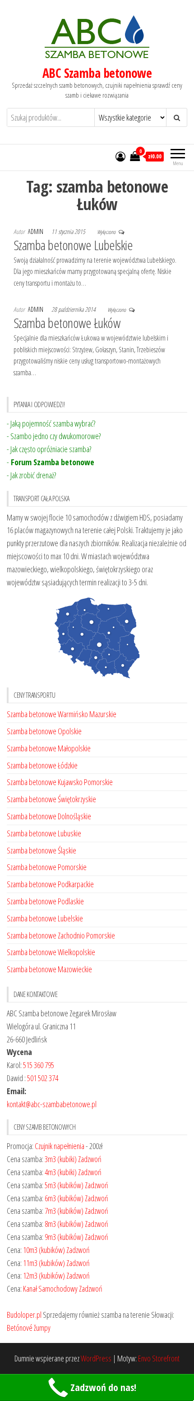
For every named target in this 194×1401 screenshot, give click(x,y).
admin (36, 231)
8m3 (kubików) (64, 1223)
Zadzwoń (90, 1159)
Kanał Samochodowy (50, 1288)
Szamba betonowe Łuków (67, 323)
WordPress (96, 1358)
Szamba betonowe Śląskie (41, 850)
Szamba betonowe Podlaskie (45, 901)
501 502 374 (42, 1078)
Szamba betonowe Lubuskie (44, 833)
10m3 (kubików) (44, 1249)
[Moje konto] (120, 156)
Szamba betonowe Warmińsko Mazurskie (61, 714)
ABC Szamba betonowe (97, 72)
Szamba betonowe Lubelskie (73, 245)
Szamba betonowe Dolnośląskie (49, 816)
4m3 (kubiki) (61, 1172)
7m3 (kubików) (64, 1210)
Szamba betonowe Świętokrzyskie (51, 799)
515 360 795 (38, 1065)
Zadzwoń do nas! (103, 1387)
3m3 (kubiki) (61, 1159)
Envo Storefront (159, 1358)
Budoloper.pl (24, 1314)
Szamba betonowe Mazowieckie (49, 969)
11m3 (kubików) (44, 1262)
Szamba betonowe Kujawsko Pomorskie (60, 782)
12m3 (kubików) (44, 1275)
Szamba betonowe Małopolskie (49, 748)
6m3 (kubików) (64, 1198)
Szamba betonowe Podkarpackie (50, 884)
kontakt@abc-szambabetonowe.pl (52, 1104)
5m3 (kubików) (64, 1185)
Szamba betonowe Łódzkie (42, 765)
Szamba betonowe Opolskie (44, 731)
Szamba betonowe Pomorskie (47, 867)
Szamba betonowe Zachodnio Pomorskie (61, 935)
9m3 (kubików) (64, 1236)
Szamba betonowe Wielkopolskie (51, 952)
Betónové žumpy (29, 1327)
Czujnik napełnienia (59, 1146)
